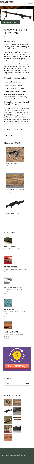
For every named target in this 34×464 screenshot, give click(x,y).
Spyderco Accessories (13, 287)
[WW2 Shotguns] (17, 420)
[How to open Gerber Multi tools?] (17, 154)
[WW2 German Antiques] (17, 429)
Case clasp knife (11, 332)
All (27, 455)
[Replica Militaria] (17, 204)
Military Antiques (10, 37)
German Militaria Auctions (16, 189)
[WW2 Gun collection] (8, 437)
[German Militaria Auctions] (17, 180)
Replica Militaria (12, 213)
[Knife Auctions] (8, 420)
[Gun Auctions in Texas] (8, 429)
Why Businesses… (11, 247)
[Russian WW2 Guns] (17, 411)
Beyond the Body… (11, 267)
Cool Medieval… (10, 309)
